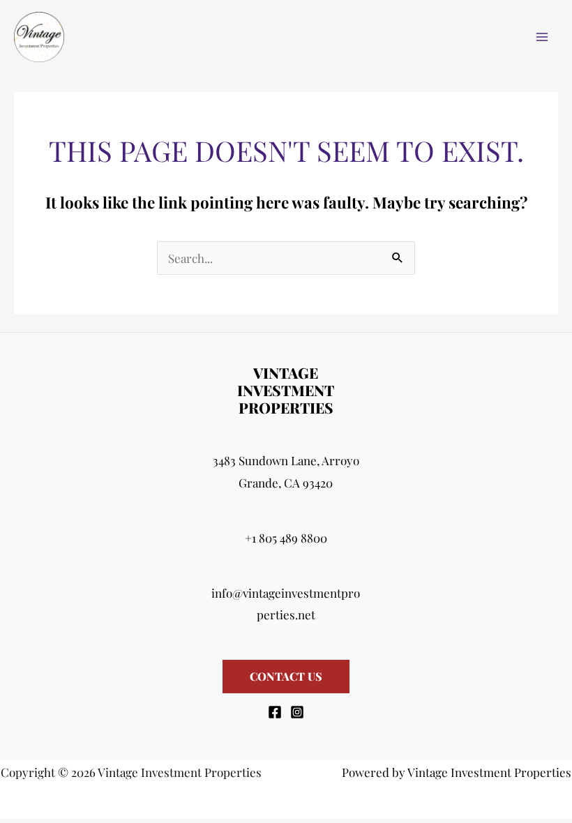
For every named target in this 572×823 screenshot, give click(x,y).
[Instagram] (297, 712)
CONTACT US (286, 676)
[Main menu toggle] (543, 37)
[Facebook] (275, 712)
